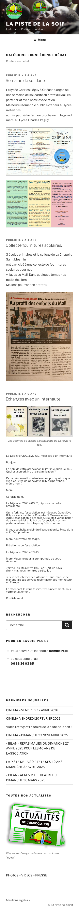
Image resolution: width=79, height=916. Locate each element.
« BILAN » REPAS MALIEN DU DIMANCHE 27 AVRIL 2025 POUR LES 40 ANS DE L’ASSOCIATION (37, 749)
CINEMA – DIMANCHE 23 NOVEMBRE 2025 (37, 735)
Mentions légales (17, 900)
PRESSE (41, 875)
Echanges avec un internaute (33, 399)
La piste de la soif (35, 24)
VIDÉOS (26, 875)
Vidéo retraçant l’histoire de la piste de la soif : (39, 727)
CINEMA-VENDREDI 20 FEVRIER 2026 (33, 718)
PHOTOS (12, 875)
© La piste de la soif (60, 904)
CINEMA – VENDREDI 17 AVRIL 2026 (32, 710)
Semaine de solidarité (26, 80)
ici (58, 651)
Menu (42, 39)
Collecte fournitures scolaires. (34, 245)
